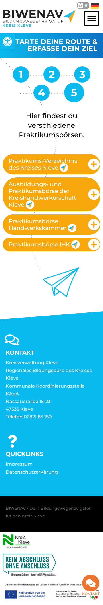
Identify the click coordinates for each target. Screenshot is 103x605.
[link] (7, 41)
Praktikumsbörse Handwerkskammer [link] (37, 224)
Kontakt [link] (91, 594)
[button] (91, 18)
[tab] (51, 164)
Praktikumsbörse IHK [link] (39, 244)
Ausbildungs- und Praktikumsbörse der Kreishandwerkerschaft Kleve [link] (42, 194)
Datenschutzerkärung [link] (32, 472)
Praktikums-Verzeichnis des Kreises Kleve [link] (43, 164)
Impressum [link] (19, 464)
